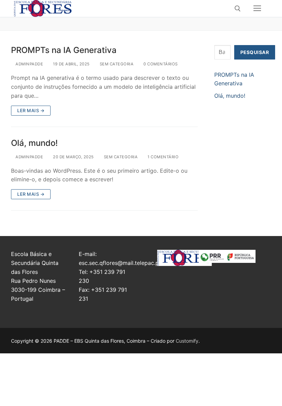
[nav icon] (257, 8)
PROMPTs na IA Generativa (64, 50)
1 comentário (162, 156)
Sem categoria (115, 64)
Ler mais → (30, 110)
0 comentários (160, 64)
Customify (187, 341)
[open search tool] (238, 9)
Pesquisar (254, 52)
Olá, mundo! (34, 143)
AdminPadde (28, 64)
